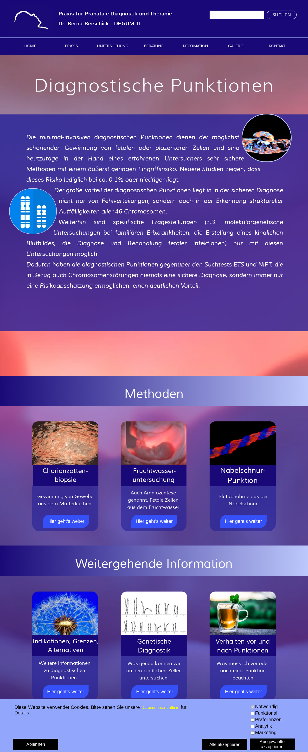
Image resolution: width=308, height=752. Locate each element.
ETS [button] (238, 264)
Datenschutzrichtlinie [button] (160, 707)
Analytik (263, 726)
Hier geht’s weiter (65, 521)
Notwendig (266, 706)
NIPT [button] (264, 264)
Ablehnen (35, 744)
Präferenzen (268, 719)
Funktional (266, 713)
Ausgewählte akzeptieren (272, 744)
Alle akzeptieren (225, 744)
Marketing (265, 732)
